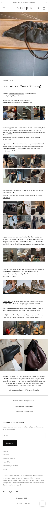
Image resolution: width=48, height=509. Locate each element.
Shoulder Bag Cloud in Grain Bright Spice (23, 239)
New (36, 369)
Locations (6, 455)
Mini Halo (28, 242)
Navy (39, 149)
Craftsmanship (7, 301)
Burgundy (6, 151)
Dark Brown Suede (14, 272)
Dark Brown (34, 149)
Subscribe (9, 443)
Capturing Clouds (11, 96)
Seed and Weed (11, 317)
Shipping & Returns (9, 458)
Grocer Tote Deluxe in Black (19, 195)
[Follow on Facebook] (4, 491)
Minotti (29, 130)
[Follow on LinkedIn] (17, 491)
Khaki (13, 151)
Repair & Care (7, 462)
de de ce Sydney (24, 100)
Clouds (10, 133)
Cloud (25, 272)
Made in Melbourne (9, 308)
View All (12, 369)
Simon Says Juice (18, 315)
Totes (13, 193)
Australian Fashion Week (16, 94)
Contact (5, 451)
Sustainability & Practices (10, 466)
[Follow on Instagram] (10, 491)
